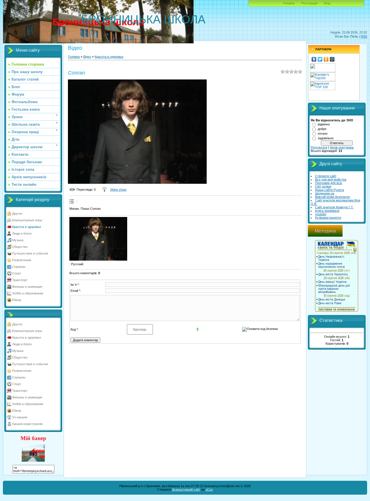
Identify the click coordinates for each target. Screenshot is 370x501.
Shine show (118, 189)
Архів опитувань (342, 147)
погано (323, 133)
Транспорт (19, 280)
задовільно (326, 138)
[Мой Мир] (332, 59)
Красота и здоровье (26, 227)
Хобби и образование (27, 293)
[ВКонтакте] (314, 59)
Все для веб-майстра (330, 179)
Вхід (327, 3)
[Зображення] (98, 238)
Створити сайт (325, 176)
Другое (17, 213)
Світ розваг (323, 186)
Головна (289, 3)
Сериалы (18, 266)
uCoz (209, 489)
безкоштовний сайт (186, 489)
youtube (320, 214)
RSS (364, 36)
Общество (19, 246)
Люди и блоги (22, 233)
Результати (319, 147)
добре (322, 129)
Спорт (16, 273)
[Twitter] (320, 59)
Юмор (16, 300)
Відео (87, 56)
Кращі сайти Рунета (329, 190)
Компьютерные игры (27, 220)
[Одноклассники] (326, 59)
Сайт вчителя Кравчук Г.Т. (334, 207)
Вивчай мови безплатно (332, 196)
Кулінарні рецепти (328, 217)
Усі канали (19, 417)
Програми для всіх (328, 183)
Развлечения (21, 260)
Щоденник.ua (324, 193)
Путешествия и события (30, 253)
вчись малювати (327, 210)
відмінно (324, 124)
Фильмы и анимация (27, 286)
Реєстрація (309, 3)
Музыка (17, 240)
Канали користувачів (27, 424)
